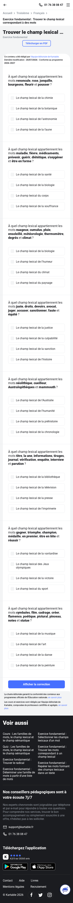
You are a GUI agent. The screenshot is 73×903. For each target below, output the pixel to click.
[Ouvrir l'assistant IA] (65, 890)
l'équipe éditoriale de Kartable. (44, 56)
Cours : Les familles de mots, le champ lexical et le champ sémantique (18, 737)
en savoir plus (54, 697)
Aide (21, 880)
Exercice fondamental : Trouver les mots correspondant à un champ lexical (52, 751)
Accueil (7, 13)
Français (38, 13)
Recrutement (38, 886)
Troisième (22, 13)
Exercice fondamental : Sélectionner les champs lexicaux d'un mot (53, 737)
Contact (8, 880)
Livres (34, 880)
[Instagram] (49, 895)
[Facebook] (31, 895)
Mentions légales (13, 886)
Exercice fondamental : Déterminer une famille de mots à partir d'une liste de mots (19, 774)
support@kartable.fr (21, 827)
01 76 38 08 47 (53, 5)
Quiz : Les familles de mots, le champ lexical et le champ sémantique (18, 750)
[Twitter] (40, 895)
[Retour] (6, 4)
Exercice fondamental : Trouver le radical (17, 761)
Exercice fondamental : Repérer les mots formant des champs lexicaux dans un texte (53, 768)
